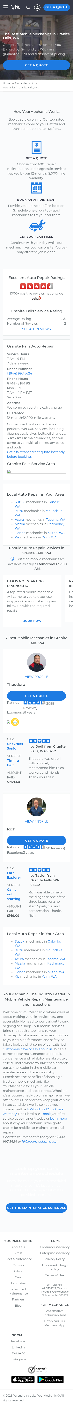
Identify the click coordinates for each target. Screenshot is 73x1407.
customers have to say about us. (28, 1049)
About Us (18, 1247)
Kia (17, 537)
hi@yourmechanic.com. (40, 1141)
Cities (18, 1271)
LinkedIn (18, 1347)
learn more (58, 1118)
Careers (18, 1265)
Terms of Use (54, 1275)
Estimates (18, 1283)
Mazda (20, 524)
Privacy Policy (55, 1259)
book (47, 1114)
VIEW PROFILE (36, 677)
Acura (19, 519)
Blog (18, 1305)
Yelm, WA (49, 537)
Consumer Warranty (54, 1247)
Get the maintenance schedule (36, 1208)
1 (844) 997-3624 (19, 373)
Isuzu (19, 511)
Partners (18, 1299)
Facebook (18, 1341)
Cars (18, 1277)
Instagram (18, 1359)
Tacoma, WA (55, 519)
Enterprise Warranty (54, 1253)
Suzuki (20, 502)
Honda (20, 533)
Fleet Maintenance (18, 1259)
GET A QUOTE (56, 7)
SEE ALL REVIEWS (36, 329)
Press (18, 1253)
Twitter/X (18, 1353)
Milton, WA (56, 533)
